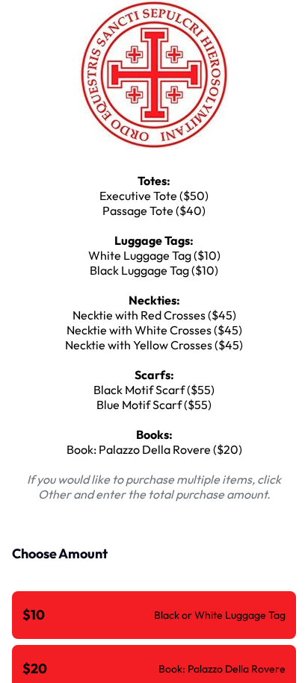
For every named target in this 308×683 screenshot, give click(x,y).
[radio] (154, 615)
